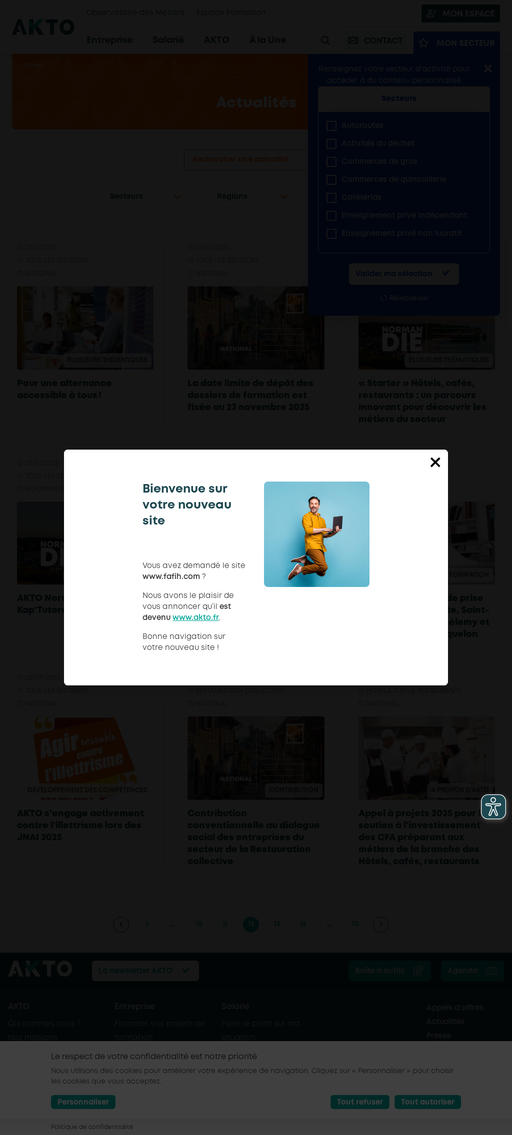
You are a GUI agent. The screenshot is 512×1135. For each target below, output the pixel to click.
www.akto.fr (195, 617)
